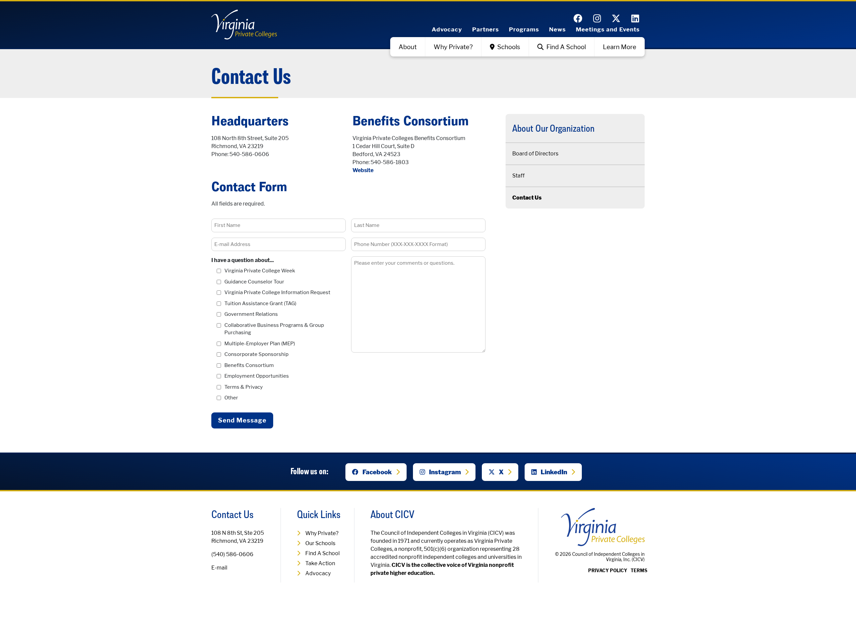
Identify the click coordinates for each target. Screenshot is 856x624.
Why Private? (453, 46)
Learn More (619, 46)
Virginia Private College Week (259, 270)
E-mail (219, 568)
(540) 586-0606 (232, 554)
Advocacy (447, 29)
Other (231, 397)
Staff (518, 175)
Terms (639, 570)
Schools (507, 46)
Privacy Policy (607, 570)
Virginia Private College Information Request (277, 292)
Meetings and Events (608, 29)
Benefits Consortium (249, 365)
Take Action (320, 563)
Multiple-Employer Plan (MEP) (259, 343)
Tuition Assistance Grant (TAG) (260, 303)
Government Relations (251, 314)
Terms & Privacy (243, 387)
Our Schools (320, 543)
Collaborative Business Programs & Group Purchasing (274, 329)
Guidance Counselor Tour (254, 281)
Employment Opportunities (256, 376)
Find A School (565, 46)
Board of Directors (535, 153)
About (408, 46)
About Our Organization (553, 128)
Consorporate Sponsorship (256, 354)
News (557, 29)
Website (362, 170)
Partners (485, 29)
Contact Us (527, 198)
